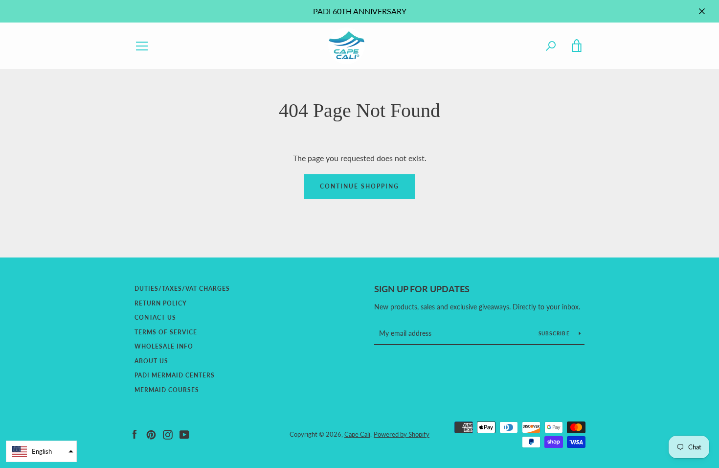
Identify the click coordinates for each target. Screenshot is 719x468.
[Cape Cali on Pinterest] (151, 433)
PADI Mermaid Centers (175, 375)
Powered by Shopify (401, 434)
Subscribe (555, 333)
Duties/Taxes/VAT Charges (182, 288)
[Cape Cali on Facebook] (134, 433)
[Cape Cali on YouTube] (184, 433)
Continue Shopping (359, 186)
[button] (41, 451)
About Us (151, 361)
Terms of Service (166, 332)
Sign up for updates (422, 288)
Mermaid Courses (167, 390)
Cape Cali (357, 434)
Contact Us (155, 317)
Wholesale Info (164, 346)
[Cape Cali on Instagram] (168, 433)
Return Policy (161, 303)
